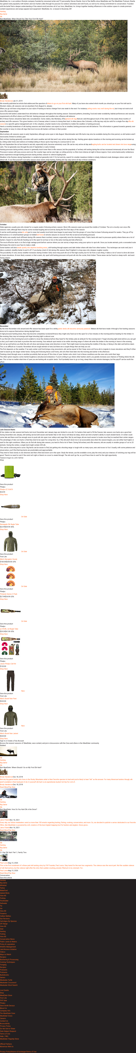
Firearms (3, 914)
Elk (1, 17)
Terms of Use (5, 1034)
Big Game (3, 14)
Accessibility (5, 1024)
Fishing (2, 898)
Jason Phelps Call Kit (8, 664)
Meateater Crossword (8, 983)
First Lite (3, 998)
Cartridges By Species (8, 921)
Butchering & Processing (9, 960)
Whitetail (3, 885)
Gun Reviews (5, 919)
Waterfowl (4, 890)
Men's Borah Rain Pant (8, 699)
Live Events (4, 990)
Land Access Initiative (8, 949)
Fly (1, 906)
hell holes (40, 235)
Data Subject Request (8, 1031)
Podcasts (3, 970)
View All (3, 896)
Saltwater (3, 903)
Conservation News (7, 939)
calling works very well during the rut (100, 109)
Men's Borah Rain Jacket (9, 733)
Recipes (3, 957)
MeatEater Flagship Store (9, 1039)
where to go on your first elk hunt (59, 103)
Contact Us (4, 1021)
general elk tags (71, 119)
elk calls (25, 232)
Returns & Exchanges (18, 1052)
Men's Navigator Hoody (8, 559)
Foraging (3, 965)
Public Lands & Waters (8, 942)
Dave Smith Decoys (7, 1006)
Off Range (4, 924)
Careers (3, 1018)
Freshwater (4, 901)
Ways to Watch (5, 954)
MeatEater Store (6, 995)
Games (2, 977)
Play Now (11, 787)
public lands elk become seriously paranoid (74, 329)
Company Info (5, 1011)
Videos (2, 952)
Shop (2, 993)
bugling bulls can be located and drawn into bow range (111, 144)
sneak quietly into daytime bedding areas (32, 248)
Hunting (3, 11)
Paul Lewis (4, 863)
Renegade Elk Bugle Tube (9, 524)
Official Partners (6, 1044)
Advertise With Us (6, 1047)
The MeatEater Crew (7, 1013)
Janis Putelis (5, 820)
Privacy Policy (5, 1026)
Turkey (2, 888)
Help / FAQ (4, 1036)
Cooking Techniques (7, 962)
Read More (4, 787)
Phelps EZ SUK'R (6, 489)
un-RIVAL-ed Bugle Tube (9, 629)
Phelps (2, 1003)
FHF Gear (3, 1000)
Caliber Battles (5, 916)
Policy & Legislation (7, 944)
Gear (1, 929)
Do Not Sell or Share (7, 1029)
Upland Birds (4, 893)
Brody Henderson (6, 101)
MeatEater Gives (6, 1016)
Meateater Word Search (9, 985)
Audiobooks (4, 975)
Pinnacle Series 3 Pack (8, 594)
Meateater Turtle (6, 980)
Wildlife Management (8, 947)
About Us (3, 1008)
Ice (1, 908)
